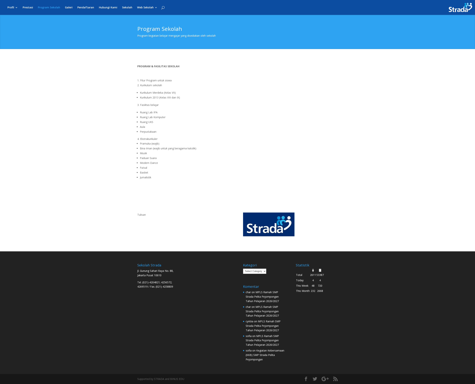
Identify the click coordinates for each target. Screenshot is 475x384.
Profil (10, 7)
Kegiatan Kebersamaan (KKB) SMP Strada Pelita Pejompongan (265, 355)
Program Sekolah (49, 7)
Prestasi (28, 7)
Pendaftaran (85, 7)
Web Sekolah (145, 7)
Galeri (69, 7)
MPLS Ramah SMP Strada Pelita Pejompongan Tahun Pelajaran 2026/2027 (262, 296)
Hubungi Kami (108, 7)
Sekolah (127, 7)
